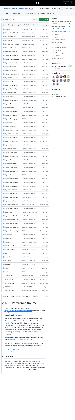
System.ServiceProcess (12, 175)
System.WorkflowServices (13, 227)
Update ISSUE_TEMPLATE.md (31, 29)
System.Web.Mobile (11, 201)
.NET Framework (13, 349)
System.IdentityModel (11, 115)
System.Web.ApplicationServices (15, 178)
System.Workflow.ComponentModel (16, 219)
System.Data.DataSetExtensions (15, 85)
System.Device (9, 107)
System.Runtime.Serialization (14, 137)
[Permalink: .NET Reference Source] (3, 303)
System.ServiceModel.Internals (14, 156)
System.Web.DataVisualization (14, 182)
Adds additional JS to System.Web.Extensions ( (36, 197)
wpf (6, 268)
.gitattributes (9, 275)
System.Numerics (10, 126)
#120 (33, 107)
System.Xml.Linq (10, 234)
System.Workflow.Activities (13, 216)
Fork (57, 8)
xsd (6, 272)
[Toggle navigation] (3, 2)
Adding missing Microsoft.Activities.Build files (35, 33)
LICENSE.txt (9, 279)
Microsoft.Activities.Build (12, 33)
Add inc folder (26, 253)
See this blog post (14, 340)
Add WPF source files (28, 268)
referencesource (20, 9)
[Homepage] (37, 2)
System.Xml (8, 238)
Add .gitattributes (27, 275)
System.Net (8, 122)
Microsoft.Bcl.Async (11, 36)
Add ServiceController (28, 175)
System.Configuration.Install (13, 74)
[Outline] (47, 296)
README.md (9, 287)
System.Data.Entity (11, 92)
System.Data (9, 104)
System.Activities (10, 66)
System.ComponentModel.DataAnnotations (18, 70)
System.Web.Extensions (12, 197)
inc (6, 253)
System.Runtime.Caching (12, 130)
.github (7, 29)
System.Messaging (11, 119)
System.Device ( (27, 107)
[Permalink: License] (3, 356)
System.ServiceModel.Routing (14, 160)
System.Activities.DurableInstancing (16, 59)
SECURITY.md (9, 290)
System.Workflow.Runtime (13, 223)
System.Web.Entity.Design (13, 190)
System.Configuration (11, 77)
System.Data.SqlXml (11, 100)
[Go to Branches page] (14, 19)
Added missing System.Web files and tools (34, 186)
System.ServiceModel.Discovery (15, 152)
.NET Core (9, 327)
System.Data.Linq (10, 96)
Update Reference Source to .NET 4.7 (33, 59)
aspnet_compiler (10, 249)
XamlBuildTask (9, 246)
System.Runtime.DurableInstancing (15, 134)
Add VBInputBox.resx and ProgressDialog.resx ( (36, 48)
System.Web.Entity (11, 193)
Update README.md (28, 287)
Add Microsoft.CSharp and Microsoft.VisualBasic (36, 44)
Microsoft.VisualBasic (11, 48)
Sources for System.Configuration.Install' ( (34, 74)
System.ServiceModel (11, 171)
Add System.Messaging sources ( (32, 119)
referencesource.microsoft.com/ (65, 31)
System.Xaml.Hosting (11, 231)
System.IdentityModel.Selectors (14, 111)
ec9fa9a (34, 24)
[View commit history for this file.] (46, 25)
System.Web (9, 212)
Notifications (45, 8)
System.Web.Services (11, 208)
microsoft (8, 9)
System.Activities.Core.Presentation (16, 55)
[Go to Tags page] (17, 19)
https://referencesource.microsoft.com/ (18, 311)
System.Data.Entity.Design (13, 89)
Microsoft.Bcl (9, 40)
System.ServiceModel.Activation (15, 141)
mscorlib (7, 257)
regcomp (8, 260)
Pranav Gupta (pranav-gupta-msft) (14, 25)
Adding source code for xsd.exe (31, 272)
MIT (40, 361)
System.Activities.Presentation (14, 63)
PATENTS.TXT (9, 283)
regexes (7, 264)
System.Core (9, 81)
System (7, 242)
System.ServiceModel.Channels (14, 148)
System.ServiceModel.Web (13, 167)
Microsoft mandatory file (29, 290)
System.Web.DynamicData (13, 186)
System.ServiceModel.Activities (14, 145)
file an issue (17, 315)
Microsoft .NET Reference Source (16, 321)
